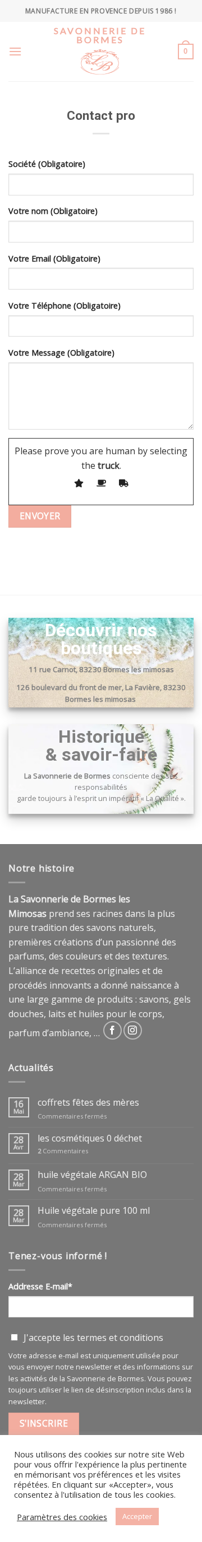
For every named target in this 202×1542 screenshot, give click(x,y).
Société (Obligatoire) (46, 164)
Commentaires (63, 1150)
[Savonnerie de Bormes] (99, 69)
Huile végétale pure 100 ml (94, 1210)
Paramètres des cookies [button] (62, 1517)
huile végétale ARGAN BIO (92, 1175)
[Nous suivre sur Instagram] (132, 1030)
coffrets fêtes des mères (88, 1102)
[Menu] (15, 51)
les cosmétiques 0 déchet (90, 1138)
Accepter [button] (137, 1516)
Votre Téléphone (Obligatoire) (64, 305)
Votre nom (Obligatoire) (53, 211)
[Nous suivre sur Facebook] (112, 1030)
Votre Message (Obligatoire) (61, 352)
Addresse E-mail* (40, 1286)
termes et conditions (120, 1337)
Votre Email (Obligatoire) (54, 258)
